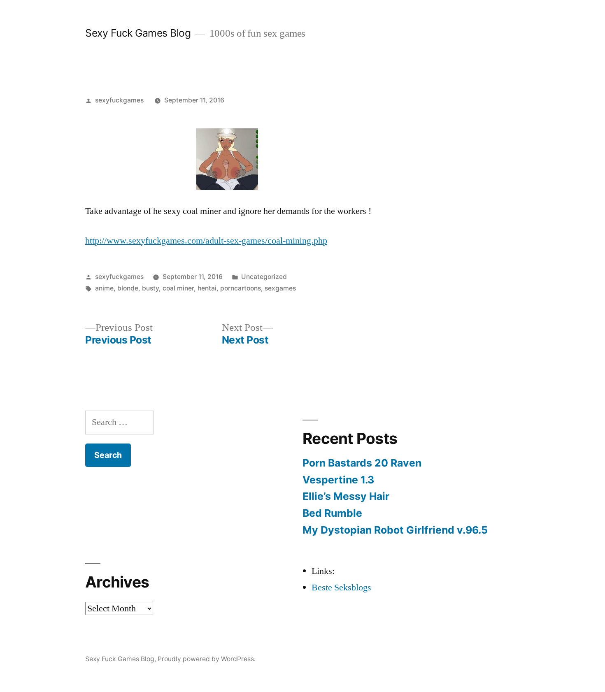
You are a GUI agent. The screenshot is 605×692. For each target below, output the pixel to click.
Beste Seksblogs (341, 587)
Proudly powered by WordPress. (207, 659)
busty (150, 288)
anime (104, 288)
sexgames (280, 288)
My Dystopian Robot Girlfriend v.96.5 (395, 530)
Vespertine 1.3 (338, 480)
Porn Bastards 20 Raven (361, 463)
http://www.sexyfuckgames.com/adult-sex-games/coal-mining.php (206, 240)
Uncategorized (264, 277)
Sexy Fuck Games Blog (138, 33)
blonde (127, 288)
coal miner (178, 288)
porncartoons (240, 288)
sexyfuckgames (119, 100)
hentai (207, 288)
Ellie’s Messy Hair (345, 496)
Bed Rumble (332, 513)
